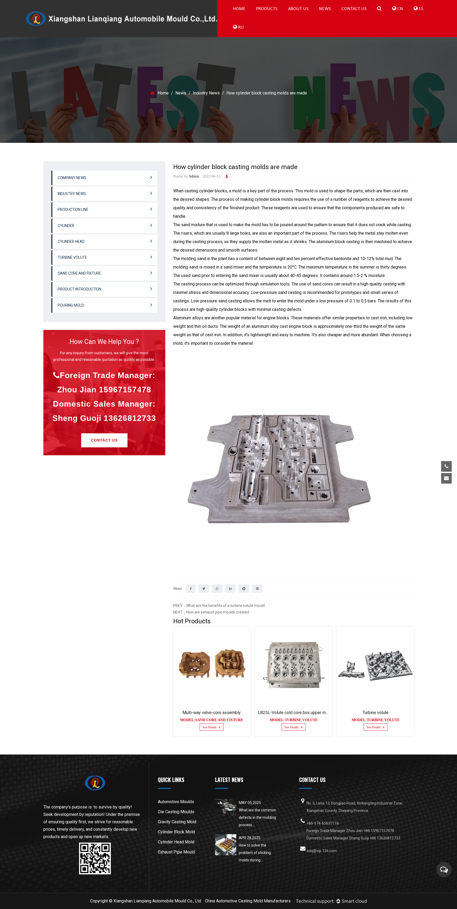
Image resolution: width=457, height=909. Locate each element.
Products (266, 8)
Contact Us (354, 8)
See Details (210, 727)
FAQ (309, 17)
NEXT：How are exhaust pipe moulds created (211, 612)
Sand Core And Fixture (79, 273)
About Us (298, 8)
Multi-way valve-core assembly (211, 712)
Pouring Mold (71, 305)
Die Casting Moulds (176, 811)
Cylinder (66, 226)
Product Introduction (79, 289)
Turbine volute (376, 712)
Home (239, 8)
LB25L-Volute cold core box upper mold (295, 712)
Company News (340, 17)
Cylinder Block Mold (176, 831)
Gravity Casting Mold (177, 821)
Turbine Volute (72, 257)
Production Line (277, 17)
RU (240, 27)
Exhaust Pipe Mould (176, 852)
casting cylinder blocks (206, 190)
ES (420, 8)
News (325, 8)
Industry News (206, 93)
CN (399, 8)
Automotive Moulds (176, 801)
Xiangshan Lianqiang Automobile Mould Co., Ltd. (157, 900)
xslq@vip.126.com (407, 495)
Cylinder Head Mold (176, 841)
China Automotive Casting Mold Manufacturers (248, 900)
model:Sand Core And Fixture (211, 720)
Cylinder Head (71, 241)
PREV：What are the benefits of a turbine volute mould (219, 605)
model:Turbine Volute (293, 720)
